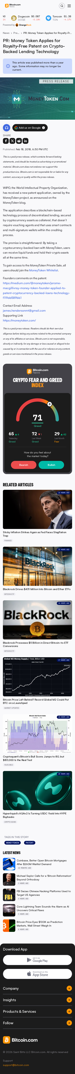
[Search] (62, 6)
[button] (43, 128)
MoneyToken (12, 842)
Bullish (51, 464)
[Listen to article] (6, 127)
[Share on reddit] (19, 141)
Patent (29, 842)
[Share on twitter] (12, 141)
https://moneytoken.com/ (19, 320)
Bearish (23, 464)
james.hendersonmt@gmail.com (24, 310)
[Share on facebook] (6, 141)
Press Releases (16, 32)
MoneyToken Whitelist (43, 270)
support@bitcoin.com (16, 1064)
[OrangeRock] (23, 25)
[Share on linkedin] (25, 141)
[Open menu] (69, 6)
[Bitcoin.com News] (13, 6)
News (6, 32)
